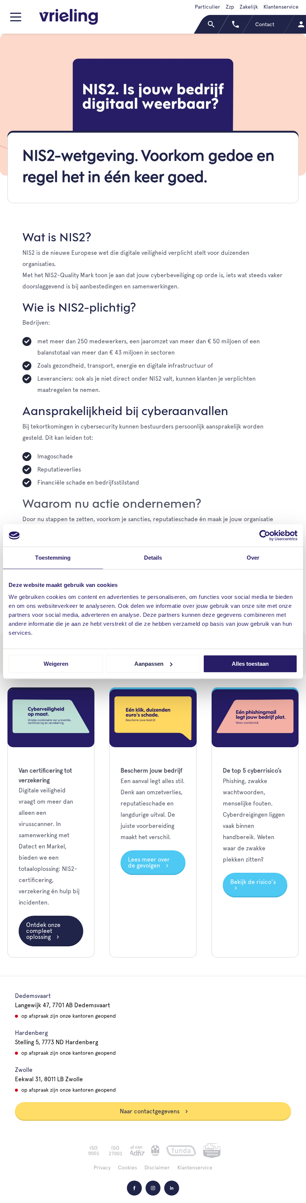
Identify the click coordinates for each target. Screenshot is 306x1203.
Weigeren (56, 664)
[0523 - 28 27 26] (235, 24)
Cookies (127, 1167)
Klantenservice (281, 7)
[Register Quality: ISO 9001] (94, 1150)
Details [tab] (153, 557)
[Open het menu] (17, 20)
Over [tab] (253, 557)
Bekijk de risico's (253, 881)
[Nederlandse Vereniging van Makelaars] (155, 1150)
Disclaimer (157, 1167)
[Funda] (181, 1150)
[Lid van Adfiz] (137, 1150)
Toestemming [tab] (53, 557)
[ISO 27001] (115, 1150)
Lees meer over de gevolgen (149, 862)
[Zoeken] (211, 24)
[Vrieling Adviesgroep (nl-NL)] (68, 17)
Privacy (102, 1167)
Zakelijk (249, 7)
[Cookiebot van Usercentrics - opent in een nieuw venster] (264, 535)
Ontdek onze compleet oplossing (43, 930)
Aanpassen (148, 664)
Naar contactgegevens (150, 1111)
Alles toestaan (250, 664)
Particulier (207, 7)
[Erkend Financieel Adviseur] (212, 1150)
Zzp (230, 7)
